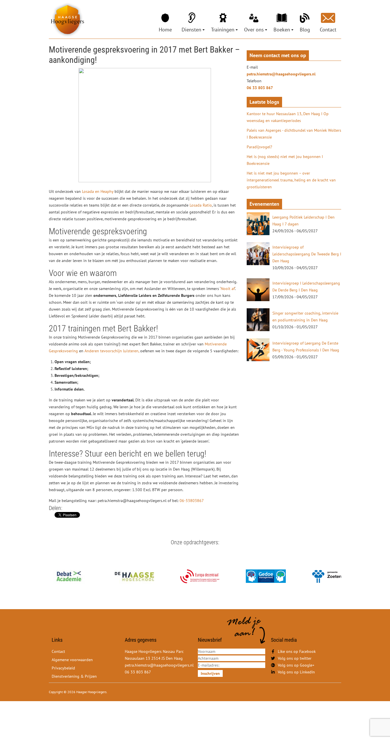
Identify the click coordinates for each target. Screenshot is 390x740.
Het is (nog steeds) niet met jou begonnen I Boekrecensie (285, 160)
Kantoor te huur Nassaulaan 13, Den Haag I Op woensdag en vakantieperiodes (288, 117)
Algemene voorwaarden (72, 659)
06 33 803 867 (260, 87)
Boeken (282, 29)
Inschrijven (210, 673)
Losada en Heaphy (98, 191)
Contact (328, 29)
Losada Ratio (201, 205)
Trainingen (222, 29)
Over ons (254, 29)
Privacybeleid (63, 668)
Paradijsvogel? (259, 146)
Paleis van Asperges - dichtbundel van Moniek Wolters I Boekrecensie (294, 134)
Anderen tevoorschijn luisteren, (112, 350)
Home (165, 29)
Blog (305, 29)
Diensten (191, 29)
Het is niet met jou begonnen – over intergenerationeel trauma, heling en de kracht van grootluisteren (291, 180)
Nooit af (228, 288)
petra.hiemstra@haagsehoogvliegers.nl (281, 74)
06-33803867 (192, 500)
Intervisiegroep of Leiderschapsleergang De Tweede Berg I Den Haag (306, 254)
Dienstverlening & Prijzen (74, 676)
